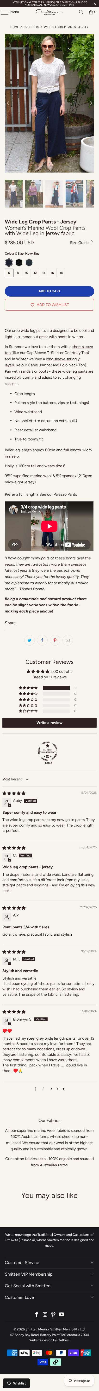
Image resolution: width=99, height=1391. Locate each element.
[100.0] (47, 751)
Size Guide (80, 242)
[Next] (90, 103)
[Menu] (2, 12)
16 (52, 273)
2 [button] (43, 1089)
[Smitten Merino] (49, 12)
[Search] (81, 12)
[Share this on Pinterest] (55, 640)
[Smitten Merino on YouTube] (61, 1314)
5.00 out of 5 (61, 671)
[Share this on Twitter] (29, 640)
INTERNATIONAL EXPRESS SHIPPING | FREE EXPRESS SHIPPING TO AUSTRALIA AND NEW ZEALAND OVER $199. (49, 4)
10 (26, 273)
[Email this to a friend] (67, 640)
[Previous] (8, 103)
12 (35, 273)
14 (43, 273)
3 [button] (51, 1089)
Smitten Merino (37, 1329)
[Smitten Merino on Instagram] (45, 1314)
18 (61, 273)
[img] (13, 793)
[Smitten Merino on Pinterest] (53, 1314)
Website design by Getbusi (49, 1340)
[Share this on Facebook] (42, 640)
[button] (28, 688)
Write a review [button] (49, 722)
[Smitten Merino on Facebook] (36, 1314)
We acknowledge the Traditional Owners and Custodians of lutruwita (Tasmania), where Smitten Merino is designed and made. (49, 1240)
